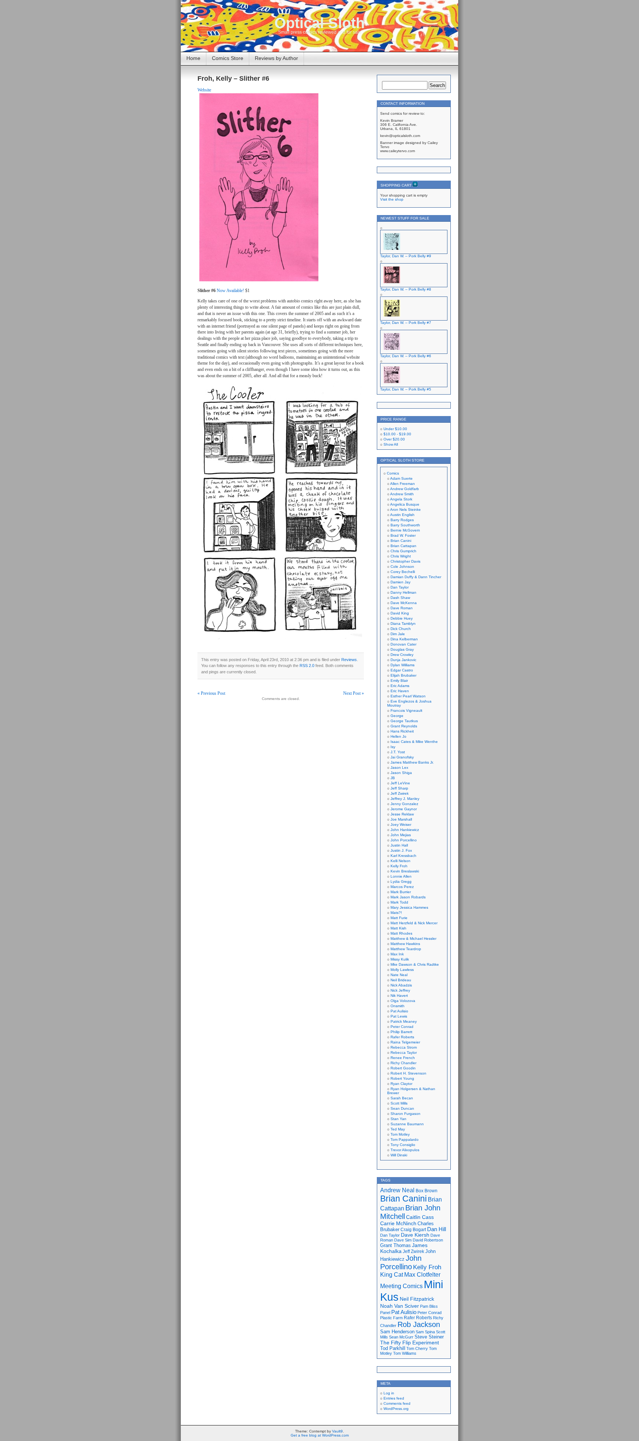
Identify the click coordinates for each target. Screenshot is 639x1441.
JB (392, 778)
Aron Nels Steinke (405, 509)
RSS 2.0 (307, 665)
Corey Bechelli (402, 572)
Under (395, 429)
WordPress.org (396, 1409)
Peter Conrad (401, 1027)
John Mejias (400, 835)
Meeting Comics (401, 1286)
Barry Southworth (405, 525)
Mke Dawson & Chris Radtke (414, 964)
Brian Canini (400, 541)
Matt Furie (399, 918)
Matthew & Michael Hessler (413, 938)
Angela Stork (401, 499)
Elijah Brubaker (403, 675)
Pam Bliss (429, 1306)
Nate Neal (399, 975)
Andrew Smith (402, 494)
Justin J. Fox (401, 850)
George (396, 716)
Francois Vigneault (406, 710)
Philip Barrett (401, 1032)
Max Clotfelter (422, 1274)
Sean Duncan (402, 1108)
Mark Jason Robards (408, 897)
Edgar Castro (401, 670)
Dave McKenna (403, 603)
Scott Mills (399, 1103)
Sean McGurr (401, 1337)
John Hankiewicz (404, 830)
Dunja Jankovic (403, 660)
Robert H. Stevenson (408, 1073)
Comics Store (227, 58)
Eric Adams (399, 686)
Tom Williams (404, 1353)
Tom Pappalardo (404, 1139)
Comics (393, 473)
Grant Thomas (395, 1245)
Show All (390, 444)
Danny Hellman (403, 592)
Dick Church (400, 629)
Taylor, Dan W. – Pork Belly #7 (405, 323)
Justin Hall (399, 845)
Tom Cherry (417, 1348)
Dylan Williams (402, 665)
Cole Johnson (402, 566)
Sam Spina (425, 1332)
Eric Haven (399, 691)
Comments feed (396, 1403)
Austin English (402, 515)
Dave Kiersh (415, 1235)
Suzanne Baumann (407, 1124)
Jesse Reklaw (402, 814)
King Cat (391, 1274)
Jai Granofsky (402, 757)
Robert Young (402, 1078)
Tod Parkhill (392, 1348)
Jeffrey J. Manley (404, 799)
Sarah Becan (401, 1098)
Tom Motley (400, 1134)
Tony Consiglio (402, 1145)
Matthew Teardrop (405, 949)
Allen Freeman (402, 484)
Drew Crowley (401, 655)
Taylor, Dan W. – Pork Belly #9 (405, 256)
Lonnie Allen (401, 876)
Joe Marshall (401, 819)
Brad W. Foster (403, 535)
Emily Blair (399, 680)
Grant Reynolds (403, 726)
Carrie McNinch (398, 1223)
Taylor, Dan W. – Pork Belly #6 (405, 356)
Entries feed (393, 1398)
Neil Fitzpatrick (417, 1299)
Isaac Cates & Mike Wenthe (414, 742)
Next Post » (353, 693)
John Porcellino (403, 840)
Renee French (402, 1058)
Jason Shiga (401, 773)
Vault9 (337, 1431)
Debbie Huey (401, 618)
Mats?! (396, 913)
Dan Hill (436, 1229)
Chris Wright (400, 556)
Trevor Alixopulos (404, 1150)
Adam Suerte (401, 478)
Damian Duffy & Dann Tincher (415, 577)
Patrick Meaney (403, 1021)
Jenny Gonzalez (404, 804)
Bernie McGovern (405, 530)
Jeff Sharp (399, 788)
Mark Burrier (400, 892)
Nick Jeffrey (400, 990)
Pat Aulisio (399, 1011)
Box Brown (426, 1190)
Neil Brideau (400, 980)
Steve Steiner (429, 1337)
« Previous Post (211, 693)
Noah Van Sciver (399, 1306)
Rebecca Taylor (403, 1052)
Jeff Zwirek (399, 793)
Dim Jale (397, 634)
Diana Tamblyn (403, 623)
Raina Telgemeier (405, 1042)
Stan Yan (398, 1119)
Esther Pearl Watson (408, 696)
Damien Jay (400, 582)
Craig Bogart (413, 1229)
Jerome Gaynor (403, 809)
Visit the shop (391, 199)
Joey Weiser (400, 824)
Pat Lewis (398, 1016)
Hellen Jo (398, 736)
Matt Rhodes (401, 933)
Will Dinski (398, 1155)
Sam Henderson (397, 1331)
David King (399, 613)
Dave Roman (401, 608)
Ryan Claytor (401, 1084)
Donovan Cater (403, 644)
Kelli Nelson (400, 861)
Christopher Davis (405, 561)
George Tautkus (404, 721)
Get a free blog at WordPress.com (320, 1435)
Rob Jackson (419, 1324)
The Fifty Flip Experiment (409, 1343)
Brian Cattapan (403, 546)
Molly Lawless (402, 970)
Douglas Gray (402, 649)
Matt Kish (398, 928)
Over (394, 439)
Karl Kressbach (403, 856)
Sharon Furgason (405, 1114)
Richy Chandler (403, 1063)
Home (193, 58)
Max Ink (397, 954)
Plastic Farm (391, 1318)
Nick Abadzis (401, 985)
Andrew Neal (397, 1190)
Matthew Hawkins (405, 944)
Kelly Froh (399, 866)
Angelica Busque (404, 504)
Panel (385, 1312)
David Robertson (428, 1240)
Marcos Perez (402, 887)
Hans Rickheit (402, 731)
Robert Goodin (403, 1068)
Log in (388, 1393)
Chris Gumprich (403, 551)
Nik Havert (399, 995)
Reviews (349, 659)
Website (204, 90)
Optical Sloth (319, 23)
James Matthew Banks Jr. (412, 762)
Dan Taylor (399, 587)
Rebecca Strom (403, 1047)
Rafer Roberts (402, 1037)
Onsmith (397, 1006)
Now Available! (230, 290)
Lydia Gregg (401, 881)
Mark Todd (399, 902)
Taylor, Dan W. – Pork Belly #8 (405, 289)
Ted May (397, 1129)
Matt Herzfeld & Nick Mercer (413, 923)
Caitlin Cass (420, 1217)
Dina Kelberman (404, 639)
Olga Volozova (402, 1001)
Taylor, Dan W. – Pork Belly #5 (405, 389)
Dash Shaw (400, 598)
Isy (392, 747)
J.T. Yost (397, 752)
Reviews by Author (276, 58)
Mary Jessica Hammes (409, 907)
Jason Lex (399, 767)
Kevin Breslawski (404, 871)
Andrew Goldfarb (404, 489)
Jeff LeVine (400, 783)
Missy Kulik (399, 959)
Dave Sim (403, 1240)
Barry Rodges (402, 520)
